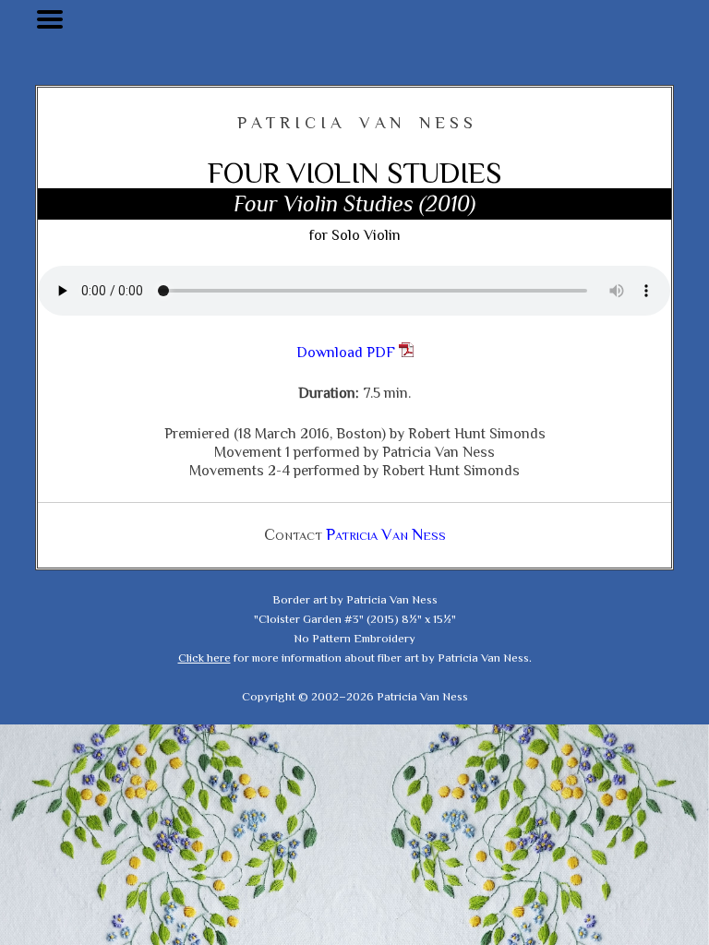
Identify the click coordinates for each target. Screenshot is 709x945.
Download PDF (347, 352)
